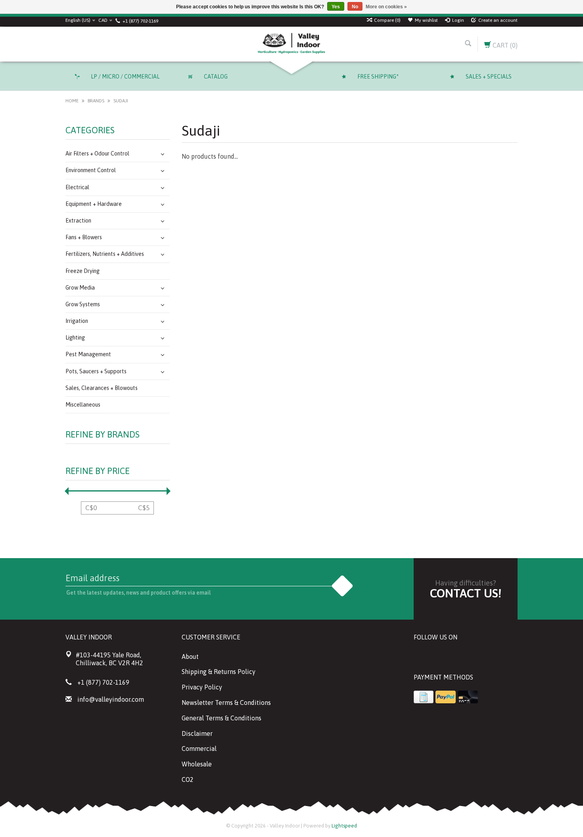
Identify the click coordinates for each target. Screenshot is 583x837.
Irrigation (76, 321)
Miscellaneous (82, 404)
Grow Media (80, 287)
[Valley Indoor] (291, 44)
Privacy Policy (202, 687)
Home (72, 101)
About (190, 656)
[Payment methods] (423, 697)
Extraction (78, 220)
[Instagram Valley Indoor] (477, 657)
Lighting (75, 337)
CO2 (188, 779)
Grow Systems (82, 304)
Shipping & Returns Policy (218, 671)
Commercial (199, 748)
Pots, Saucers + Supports (96, 371)
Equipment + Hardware (93, 204)
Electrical (77, 187)
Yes (336, 7)
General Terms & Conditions (221, 718)
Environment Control (90, 170)
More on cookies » (386, 7)
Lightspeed (344, 826)
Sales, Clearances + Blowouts (101, 388)
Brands (96, 101)
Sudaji (120, 101)
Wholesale (197, 764)
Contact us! (465, 593)
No (355, 7)
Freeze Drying (82, 271)
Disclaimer (197, 733)
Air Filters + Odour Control (97, 153)
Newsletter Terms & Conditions (226, 702)
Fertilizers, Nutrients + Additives (104, 254)
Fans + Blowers (83, 237)
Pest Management (88, 354)
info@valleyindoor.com (110, 699)
